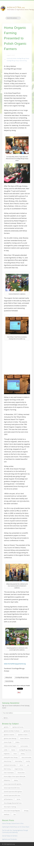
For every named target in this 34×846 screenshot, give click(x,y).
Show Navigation (27, 16)
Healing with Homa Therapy (11, 757)
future (15, 753)
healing (22, 753)
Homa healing (18, 761)
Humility (28, 761)
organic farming (19, 769)
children (17, 742)
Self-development (8, 799)
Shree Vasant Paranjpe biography (12, 810)
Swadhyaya (6, 814)
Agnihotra (6, 727)
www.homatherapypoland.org (15, 664)
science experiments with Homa (12, 788)
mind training (7, 769)
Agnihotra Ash (26, 731)
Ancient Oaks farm (24, 738)
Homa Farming (23, 60)
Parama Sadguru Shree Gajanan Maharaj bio (14, 776)
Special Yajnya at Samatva (9, 836)
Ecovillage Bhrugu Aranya (23, 58)
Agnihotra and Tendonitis (9, 839)
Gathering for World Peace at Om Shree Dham (15, 827)
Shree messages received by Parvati (13, 803)
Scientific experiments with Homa (12, 795)
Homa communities (26, 757)
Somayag (26, 810)
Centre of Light (7, 742)
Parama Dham (21, 772)
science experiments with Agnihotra (12, 784)
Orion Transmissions (9, 772)
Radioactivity (7, 780)
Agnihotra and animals (17, 727)
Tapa (14, 814)
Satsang (16, 780)
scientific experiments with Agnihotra (13, 791)
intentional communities (10, 765)
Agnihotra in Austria (22, 734)
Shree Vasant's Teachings (10, 807)
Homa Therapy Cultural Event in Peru (12, 823)
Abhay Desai (8, 677)
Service (18, 799)
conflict (5, 750)
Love (28, 765)
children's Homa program (10, 746)
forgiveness (7, 753)
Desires (13, 750)
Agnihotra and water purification (11, 731)
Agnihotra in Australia (9, 734)
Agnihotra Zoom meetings (10, 738)
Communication (24, 746)
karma (21, 765)
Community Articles (11, 58)
